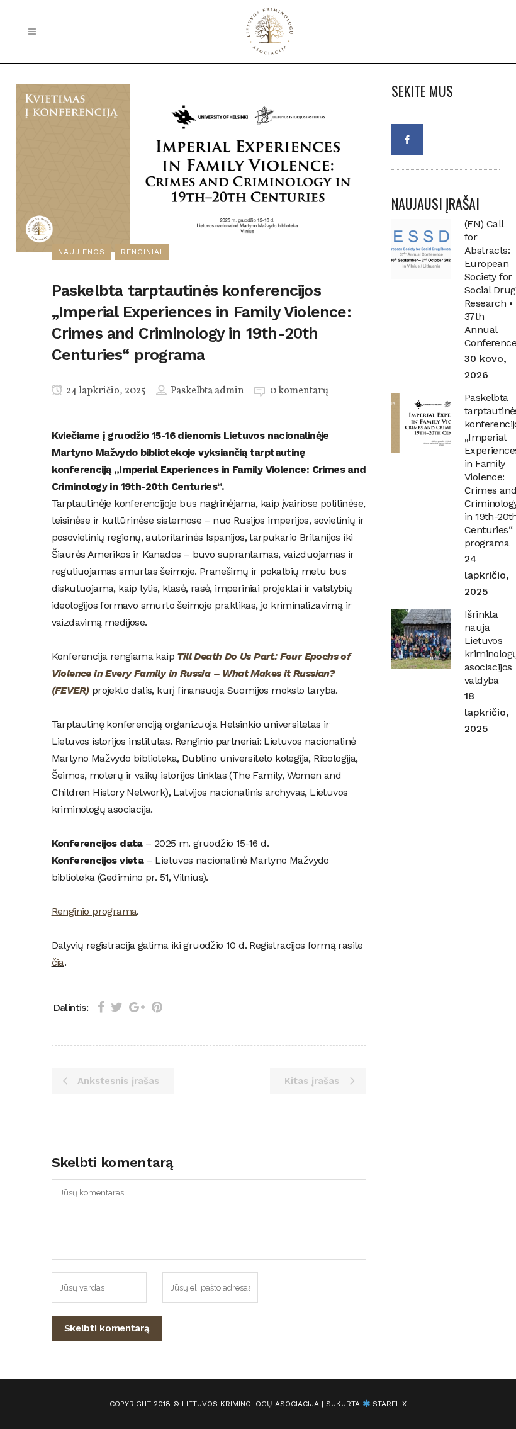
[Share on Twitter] (117, 1007)
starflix (390, 1403)
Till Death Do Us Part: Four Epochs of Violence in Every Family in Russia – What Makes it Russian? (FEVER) (201, 673)
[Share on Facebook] (101, 1007)
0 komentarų (299, 391)
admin (229, 391)
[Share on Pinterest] (157, 1007)
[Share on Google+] (137, 1007)
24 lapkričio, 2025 (105, 391)
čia (58, 962)
